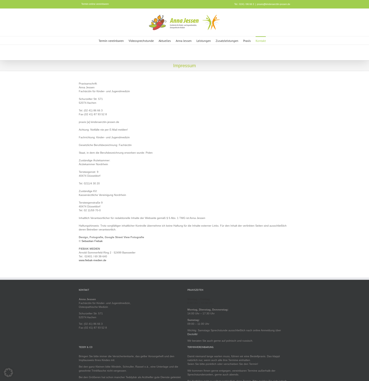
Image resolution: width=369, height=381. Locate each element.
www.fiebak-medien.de (92, 260)
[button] (8, 372)
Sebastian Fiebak (92, 241)
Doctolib (192, 334)
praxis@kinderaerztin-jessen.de (273, 4)
